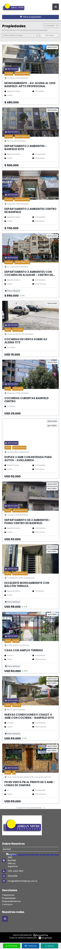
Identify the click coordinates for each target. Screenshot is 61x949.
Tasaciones (8, 894)
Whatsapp (12, 946)
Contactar (32, 946)
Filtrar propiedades (32, 17)
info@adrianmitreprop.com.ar (22, 881)
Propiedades (9, 898)
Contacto (7, 904)
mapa (51, 35)
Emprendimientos (11, 901)
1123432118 (12, 876)
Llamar (51, 946)
